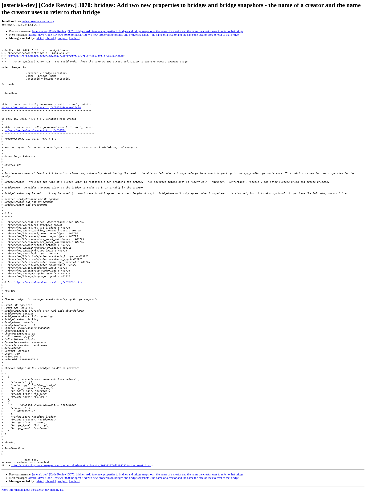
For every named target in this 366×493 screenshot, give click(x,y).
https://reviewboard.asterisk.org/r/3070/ (35, 130)
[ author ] (74, 38)
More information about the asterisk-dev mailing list (32, 489)
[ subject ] (62, 38)
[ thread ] (50, 38)
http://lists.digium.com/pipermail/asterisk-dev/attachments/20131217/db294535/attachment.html (81, 465)
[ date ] (40, 38)
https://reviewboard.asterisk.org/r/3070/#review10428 (41, 107)
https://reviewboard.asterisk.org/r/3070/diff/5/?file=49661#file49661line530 (66, 55)
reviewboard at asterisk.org (38, 21)
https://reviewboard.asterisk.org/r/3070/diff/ (48, 282)
